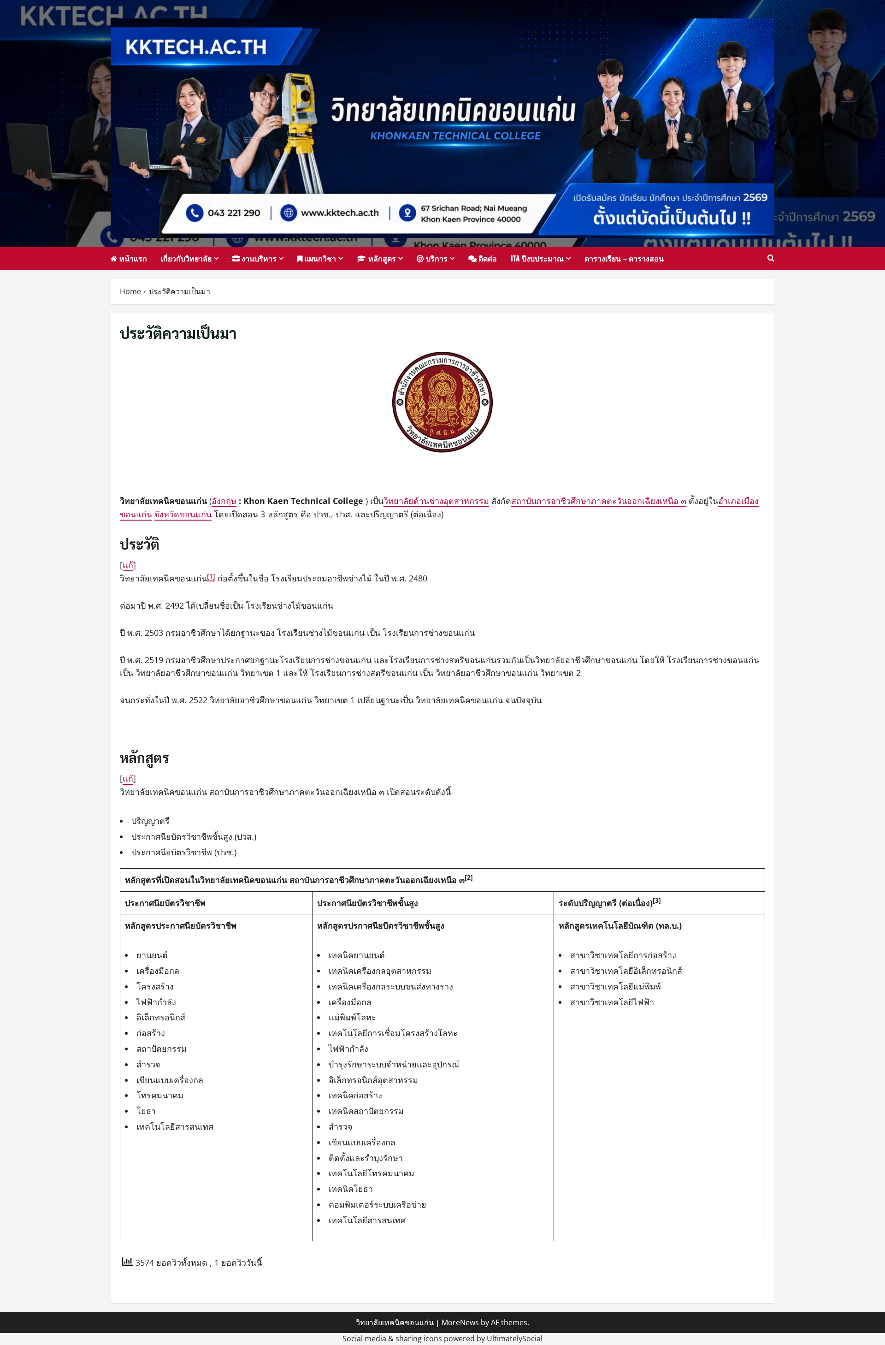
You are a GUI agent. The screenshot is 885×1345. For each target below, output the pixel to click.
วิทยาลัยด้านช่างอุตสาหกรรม (436, 500)
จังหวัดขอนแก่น (183, 514)
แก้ (128, 564)
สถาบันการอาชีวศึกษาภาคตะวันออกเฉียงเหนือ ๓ (598, 500)
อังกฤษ (224, 500)
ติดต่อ (487, 258)
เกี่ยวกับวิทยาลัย (186, 258)
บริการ (436, 258)
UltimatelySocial (515, 1338)
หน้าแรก (132, 258)
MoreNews (460, 1322)
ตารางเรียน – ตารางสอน (624, 258)
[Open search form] (770, 258)
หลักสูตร (381, 258)
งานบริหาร (258, 258)
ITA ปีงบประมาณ (537, 258)
